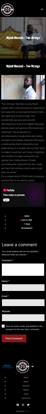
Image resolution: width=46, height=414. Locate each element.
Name (5, 281)
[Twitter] (28, 405)
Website (6, 311)
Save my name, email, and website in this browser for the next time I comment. (24, 328)
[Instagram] (23, 405)
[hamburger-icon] (41, 9)
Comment (7, 260)
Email (5, 296)
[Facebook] (17, 405)
